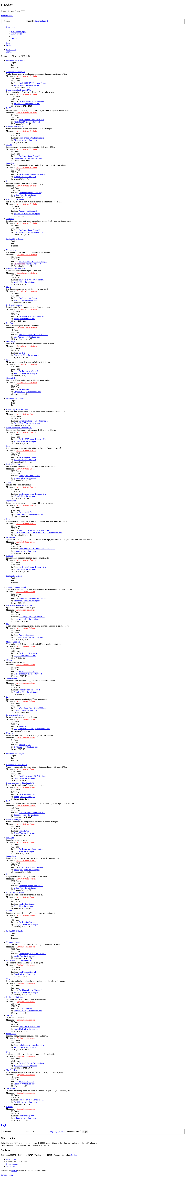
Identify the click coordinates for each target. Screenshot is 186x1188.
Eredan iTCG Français (15, 753)
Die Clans (10, 323)
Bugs (8, 181)
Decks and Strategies (14, 997)
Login (4, 1125)
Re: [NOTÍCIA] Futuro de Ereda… (33, 83)
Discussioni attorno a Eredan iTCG (20, 605)
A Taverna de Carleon (15, 199)
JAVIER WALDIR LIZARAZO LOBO (30, 533)
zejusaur (17, 478)
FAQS (8, 108)
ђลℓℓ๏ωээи (19, 214)
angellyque (18, 924)
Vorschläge (10, 341)
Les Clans (10, 838)
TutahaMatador (20, 158)
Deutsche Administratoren (27, 255)
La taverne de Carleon (15, 892)
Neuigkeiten (11, 250)
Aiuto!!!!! (22, 726)
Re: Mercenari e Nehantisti (29, 690)
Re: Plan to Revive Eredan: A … (32, 990)
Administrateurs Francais (26, 769)
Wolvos (17, 460)
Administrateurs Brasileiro (26, 76)
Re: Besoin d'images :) (28, 922)
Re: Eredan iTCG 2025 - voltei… (32, 101)
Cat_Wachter (19, 337)
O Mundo (10, 219)
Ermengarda (18, 601)
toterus (16, 319)
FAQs (8, 287)
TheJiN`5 (17, 710)
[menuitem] (18, 31)
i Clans (9, 660)
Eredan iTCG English (15, 931)
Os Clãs (9, 145)
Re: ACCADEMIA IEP (28, 671)
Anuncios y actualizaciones (17, 409)
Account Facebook (26, 635)
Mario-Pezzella (20, 674)
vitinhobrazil (19, 122)
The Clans (10, 1015)
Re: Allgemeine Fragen (28, 298)
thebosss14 (18, 815)
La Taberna (10, 537)
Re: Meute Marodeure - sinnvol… (32, 316)
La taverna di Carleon (14, 715)
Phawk (16, 797)
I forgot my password (57, 1131)
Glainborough (19, 264)
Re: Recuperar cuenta (27, 457)
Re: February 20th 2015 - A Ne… (32, 954)
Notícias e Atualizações (15, 72)
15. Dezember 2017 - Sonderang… (33, 261)
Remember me (73, 1131)
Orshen (16, 778)
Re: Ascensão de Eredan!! (29, 156)
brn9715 (17, 1047)
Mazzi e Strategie (13, 642)
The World (10, 1088)
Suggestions (11, 856)
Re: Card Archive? (26, 1081)
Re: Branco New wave (28, 653)
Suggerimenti (11, 678)
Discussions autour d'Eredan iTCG (20, 783)
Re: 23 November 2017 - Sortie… (32, 776)
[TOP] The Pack (25, 1008)
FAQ (8, 446)
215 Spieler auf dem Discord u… (32, 280)
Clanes (9, 482)
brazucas (17, 1065)
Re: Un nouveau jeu (27, 794)
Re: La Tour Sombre (27, 904)
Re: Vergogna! (24, 744)
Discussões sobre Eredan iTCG (18, 90)
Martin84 (17, 300)
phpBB (14, 1170)
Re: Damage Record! (27, 972)
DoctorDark (18, 1029)
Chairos (17, 655)
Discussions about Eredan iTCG (19, 960)
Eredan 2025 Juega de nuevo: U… (33, 439)
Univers (9, 911)
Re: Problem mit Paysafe (29, 371)
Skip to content (7, 15)
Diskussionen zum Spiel (15, 268)
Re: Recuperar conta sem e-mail (31, 119)
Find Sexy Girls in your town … (32, 617)
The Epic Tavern (12, 1070)
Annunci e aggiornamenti (16, 587)
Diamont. (17, 140)
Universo (9, 555)
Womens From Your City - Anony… (33, 598)
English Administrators (26, 947)
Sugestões (10, 163)
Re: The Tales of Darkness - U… (32, 1100)
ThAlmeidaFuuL (20, 232)
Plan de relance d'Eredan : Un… (32, 812)
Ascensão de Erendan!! (28, 211)
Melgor (16, 195)
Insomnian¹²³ (19, 103)
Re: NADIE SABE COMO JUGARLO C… (37, 549)
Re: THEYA (24, 831)
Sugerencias (11, 501)
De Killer (17, 1102)
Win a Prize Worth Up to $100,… (32, 708)
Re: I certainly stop (26, 1116)
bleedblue (17, 373)
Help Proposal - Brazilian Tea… (32, 1045)
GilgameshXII (19, 392)
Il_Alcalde (18, 747)
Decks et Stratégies (13, 819)
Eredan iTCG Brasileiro (15, 60)
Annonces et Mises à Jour (16, 765)
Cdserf (16, 1084)
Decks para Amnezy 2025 (29, 476)
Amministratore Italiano (25, 592)
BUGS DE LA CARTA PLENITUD (34, 530)
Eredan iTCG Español (15, 398)
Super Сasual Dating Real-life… (32, 867)
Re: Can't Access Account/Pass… (32, 1063)
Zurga (16, 851)
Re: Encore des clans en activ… (31, 849)
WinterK (17, 441)
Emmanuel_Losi (20, 637)
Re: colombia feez (26, 512)
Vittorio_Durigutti (21, 514)
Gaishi (16, 956)
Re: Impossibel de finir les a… (31, 886)
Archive (9, 1107)
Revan (16, 833)
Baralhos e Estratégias (15, 126)
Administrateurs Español (26, 414)
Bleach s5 (18, 692)
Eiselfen (22, 353)
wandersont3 (19, 85)
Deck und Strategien (14, 305)
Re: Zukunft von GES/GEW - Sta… (33, 335)
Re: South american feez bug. (30, 193)
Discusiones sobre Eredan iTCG (19, 428)
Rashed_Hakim (20, 1011)
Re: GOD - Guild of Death (29, 1027)
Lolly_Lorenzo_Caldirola (24, 729)
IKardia (17, 177)
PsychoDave (19, 423)
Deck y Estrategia (13, 464)
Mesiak (16, 282)
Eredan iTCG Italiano (14, 576)
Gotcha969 (18, 355)
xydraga (17, 1118)
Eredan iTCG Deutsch (15, 239)
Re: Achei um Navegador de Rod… (33, 174)
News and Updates (13, 942)
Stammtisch (10, 378)
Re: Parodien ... (25, 389)
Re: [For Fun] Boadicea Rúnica (31, 138)
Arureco (17, 551)
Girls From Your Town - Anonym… (33, 421)
